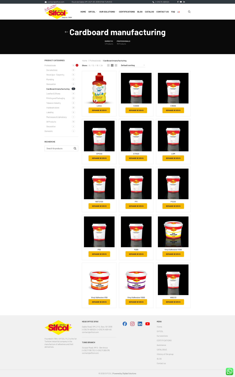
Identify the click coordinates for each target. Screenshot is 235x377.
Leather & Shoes (53, 93)
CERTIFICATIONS (164, 340)
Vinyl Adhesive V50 (99, 297)
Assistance (161, 345)
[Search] (189, 11)
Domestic (49, 131)
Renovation (51, 84)
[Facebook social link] (178, 1)
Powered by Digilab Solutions (125, 373)
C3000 (173, 106)
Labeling (49, 112)
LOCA (99, 106)
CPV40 (99, 153)
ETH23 (136, 153)
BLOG (159, 359)
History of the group (165, 354)
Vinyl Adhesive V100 (173, 249)
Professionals (50, 65)
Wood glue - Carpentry (55, 74)
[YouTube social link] (181, 1)
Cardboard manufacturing (58, 89)
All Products (51, 121)
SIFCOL (160, 331)
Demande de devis (99, 110)
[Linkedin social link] (184, 1)
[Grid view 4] (116, 65)
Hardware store (52, 107)
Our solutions (51, 70)
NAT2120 (99, 201)
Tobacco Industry (53, 103)
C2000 (136, 106)
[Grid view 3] (112, 65)
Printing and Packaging (55, 98)
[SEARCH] (75, 148)
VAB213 (173, 297)
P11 (136, 201)
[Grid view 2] (108, 65)
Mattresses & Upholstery (56, 117)
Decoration (51, 126)
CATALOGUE (162, 349)
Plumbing (50, 79)
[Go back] (66, 32)
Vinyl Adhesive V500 (136, 297)
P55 (99, 249)
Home (85, 60)
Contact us (161, 363)
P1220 (173, 201)
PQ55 (136, 249)
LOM (173, 153)
